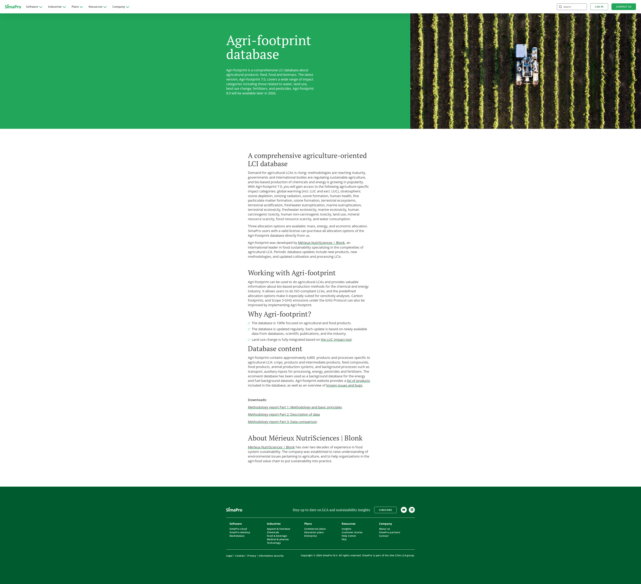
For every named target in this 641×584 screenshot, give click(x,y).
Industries (55, 7)
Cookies (240, 555)
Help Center (349, 535)
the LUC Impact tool (336, 339)
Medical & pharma (278, 539)
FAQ (344, 539)
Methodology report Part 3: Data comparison (282, 421)
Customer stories (352, 532)
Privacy (251, 555)
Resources (95, 7)
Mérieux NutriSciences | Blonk (321, 242)
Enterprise (310, 535)
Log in (599, 6)
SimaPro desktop (240, 532)
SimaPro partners (389, 532)
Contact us (623, 6)
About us (384, 528)
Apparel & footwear (278, 528)
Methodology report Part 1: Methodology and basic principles (295, 407)
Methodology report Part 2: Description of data (284, 414)
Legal (229, 555)
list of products (358, 380)
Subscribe (385, 510)
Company (118, 7)
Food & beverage (277, 535)
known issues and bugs (344, 385)
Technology (274, 542)
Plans (75, 7)
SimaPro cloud (238, 528)
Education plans (314, 532)
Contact (384, 535)
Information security (271, 555)
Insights (346, 528)
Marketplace (237, 535)
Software (32, 7)
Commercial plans (315, 528)
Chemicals (273, 532)
